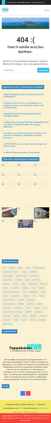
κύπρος (41, 296)
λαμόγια (21, 300)
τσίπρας (33, 320)
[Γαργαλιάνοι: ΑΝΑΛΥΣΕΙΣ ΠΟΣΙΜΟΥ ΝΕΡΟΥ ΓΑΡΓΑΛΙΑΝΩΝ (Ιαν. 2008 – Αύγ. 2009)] (25, 212)
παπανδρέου (18, 308)
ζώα (24, 292)
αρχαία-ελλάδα (21, 276)
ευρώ (33, 288)
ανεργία (24, 272)
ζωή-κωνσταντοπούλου (11, 292)
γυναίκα (15, 284)
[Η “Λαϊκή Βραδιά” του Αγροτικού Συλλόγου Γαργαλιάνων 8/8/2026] (9, 168)
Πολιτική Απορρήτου (30, 412)
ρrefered (16, 316)
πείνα (45, 308)
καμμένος (26, 296)
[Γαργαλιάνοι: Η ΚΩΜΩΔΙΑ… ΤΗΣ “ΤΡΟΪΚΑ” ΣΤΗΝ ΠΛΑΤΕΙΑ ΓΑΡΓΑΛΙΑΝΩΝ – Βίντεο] (41, 188)
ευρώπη (41, 288)
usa (4, 268)
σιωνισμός (6, 320)
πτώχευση (6, 316)
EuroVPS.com (43, 408)
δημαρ (23, 284)
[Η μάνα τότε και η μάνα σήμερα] (41, 168)
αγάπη (28, 268)
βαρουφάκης (7, 280)
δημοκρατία (33, 284)
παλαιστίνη (7, 308)
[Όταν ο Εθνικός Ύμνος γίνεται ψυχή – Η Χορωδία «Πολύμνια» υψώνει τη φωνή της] (9, 177)
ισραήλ (5, 296)
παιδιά (39, 304)
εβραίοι (5, 288)
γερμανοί (6, 284)
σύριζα (15, 320)
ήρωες (20, 268)
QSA (20, 408)
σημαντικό (43, 316)
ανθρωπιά (33, 272)
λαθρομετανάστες (9, 300)
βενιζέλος (18, 280)
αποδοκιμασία (8, 276)
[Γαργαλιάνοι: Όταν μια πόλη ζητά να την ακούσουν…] (41, 177)
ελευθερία (24, 288)
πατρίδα (36, 308)
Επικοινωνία (17, 412)
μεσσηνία (31, 300)
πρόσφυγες (39, 312)
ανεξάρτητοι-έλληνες (10, 272)
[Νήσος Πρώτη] (25, 23)
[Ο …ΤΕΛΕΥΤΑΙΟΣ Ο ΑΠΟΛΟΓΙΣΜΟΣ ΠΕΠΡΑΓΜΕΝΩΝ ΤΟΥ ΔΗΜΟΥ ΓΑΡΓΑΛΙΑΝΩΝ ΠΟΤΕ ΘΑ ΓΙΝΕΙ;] (41, 237)
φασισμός (42, 320)
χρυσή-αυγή (7, 324)
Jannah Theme (6, 416)
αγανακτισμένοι (38, 268)
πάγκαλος (30, 304)
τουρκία (24, 320)
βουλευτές (36, 280)
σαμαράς (33, 316)
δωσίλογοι (43, 284)
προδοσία (28, 312)
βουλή (27, 280)
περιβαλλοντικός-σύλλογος (12, 312)
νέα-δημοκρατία (8, 304)
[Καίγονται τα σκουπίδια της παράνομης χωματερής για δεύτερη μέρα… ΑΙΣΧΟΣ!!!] (9, 225)
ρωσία (24, 316)
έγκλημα (12, 268)
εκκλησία (14, 288)
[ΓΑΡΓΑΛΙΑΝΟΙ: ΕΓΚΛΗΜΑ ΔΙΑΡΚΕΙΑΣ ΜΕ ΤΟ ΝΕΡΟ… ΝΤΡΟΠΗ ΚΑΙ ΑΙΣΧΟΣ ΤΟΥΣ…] (9, 185)
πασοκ (28, 308)
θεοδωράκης (33, 292)
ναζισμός (21, 304)
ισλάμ (43, 292)
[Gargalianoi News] (5, 10)
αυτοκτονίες (34, 276)
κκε (34, 296)
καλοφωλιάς (15, 296)
